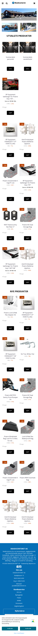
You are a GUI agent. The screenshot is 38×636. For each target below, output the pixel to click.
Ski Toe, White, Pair (27, 354)
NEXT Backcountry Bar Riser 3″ (10, 226)
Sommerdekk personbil (10, 58)
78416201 (19, 584)
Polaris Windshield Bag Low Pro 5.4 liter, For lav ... (10, 438)
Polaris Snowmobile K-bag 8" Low (10, 182)
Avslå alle (10, 628)
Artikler (19, 600)
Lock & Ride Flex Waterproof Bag (27, 437)
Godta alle (28, 628)
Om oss (19, 592)
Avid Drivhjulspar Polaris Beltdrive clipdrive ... (27, 142)
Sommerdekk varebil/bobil (27, 58)
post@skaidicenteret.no (19, 586)
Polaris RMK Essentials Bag (27, 479)
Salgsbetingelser (19, 606)
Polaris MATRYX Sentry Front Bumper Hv (10, 397)
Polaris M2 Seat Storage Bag (27, 226)
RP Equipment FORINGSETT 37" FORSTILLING (10, 142)
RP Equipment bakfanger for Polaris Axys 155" (27, 183)
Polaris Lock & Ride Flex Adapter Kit (10, 314)
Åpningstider (19, 595)
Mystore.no (32, 563)
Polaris (19, 598)
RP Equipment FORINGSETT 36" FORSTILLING (10, 356)
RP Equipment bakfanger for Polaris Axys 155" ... (10, 97)
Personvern (19, 603)
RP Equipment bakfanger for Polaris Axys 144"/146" (10, 266)
